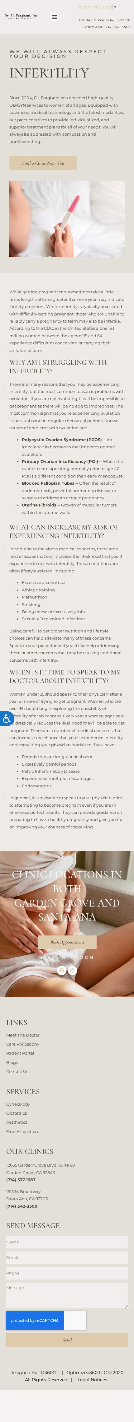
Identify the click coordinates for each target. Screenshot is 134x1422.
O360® (48, 1372)
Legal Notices (92, 1379)
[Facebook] (61, 970)
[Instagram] (72, 970)
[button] (54, 16)
